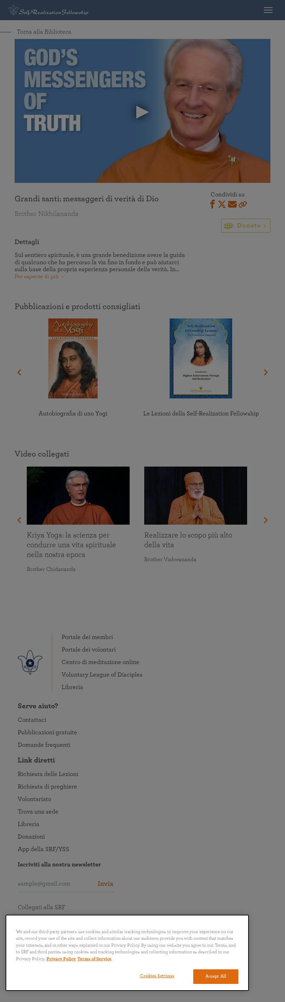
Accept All (215, 976)
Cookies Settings (157, 976)
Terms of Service (95, 959)
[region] (127, 953)
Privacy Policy (61, 959)
